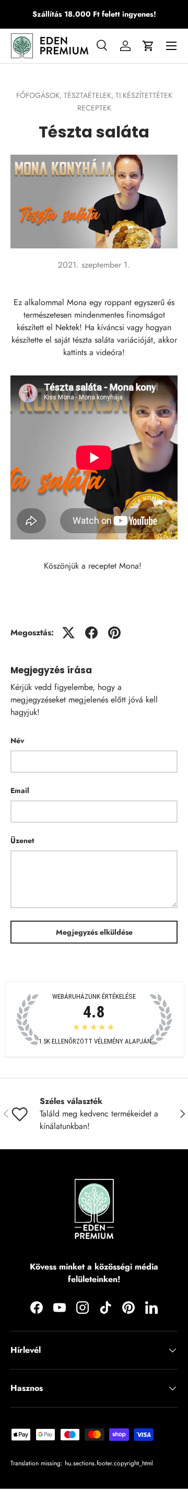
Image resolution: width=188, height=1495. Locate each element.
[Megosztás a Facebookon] (91, 632)
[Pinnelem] (114, 632)
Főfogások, (40, 95)
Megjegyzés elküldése (94, 932)
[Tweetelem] (68, 632)
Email (19, 790)
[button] (148, 45)
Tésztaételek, (89, 95)
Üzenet (22, 840)
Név (17, 740)
